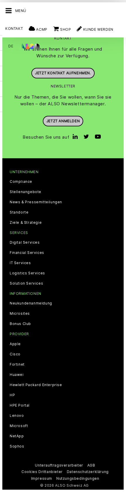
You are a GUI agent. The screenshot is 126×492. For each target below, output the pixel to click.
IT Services (20, 263)
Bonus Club (20, 324)
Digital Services (25, 242)
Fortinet (17, 364)
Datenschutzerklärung (88, 471)
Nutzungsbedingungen (77, 478)
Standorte (19, 212)
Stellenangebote (25, 192)
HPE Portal (20, 405)
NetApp (17, 436)
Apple (15, 344)
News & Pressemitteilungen (36, 202)
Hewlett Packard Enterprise (36, 385)
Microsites (20, 314)
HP (12, 395)
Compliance (21, 182)
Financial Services (27, 253)
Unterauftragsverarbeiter (59, 465)
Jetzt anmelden (63, 121)
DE (10, 46)
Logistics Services (27, 273)
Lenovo (17, 416)
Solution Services (26, 283)
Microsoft (19, 426)
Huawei (17, 375)
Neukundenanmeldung (31, 303)
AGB (91, 465)
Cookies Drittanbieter (42, 471)
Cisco (15, 354)
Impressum (41, 478)
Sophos (17, 446)
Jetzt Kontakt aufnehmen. (63, 73)
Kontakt (14, 28)
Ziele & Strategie (26, 223)
